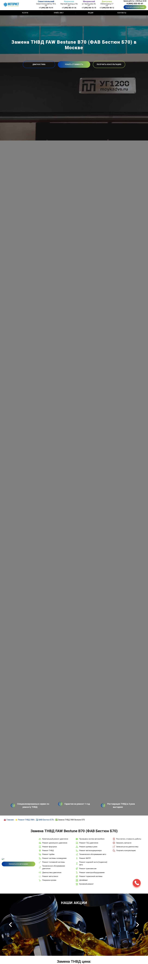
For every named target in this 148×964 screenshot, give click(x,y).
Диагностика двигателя (51, 872)
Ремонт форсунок (49, 847)
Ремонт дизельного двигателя (54, 843)
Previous (10, 924)
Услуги (25, 13)
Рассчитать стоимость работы (128, 839)
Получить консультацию (135, 7)
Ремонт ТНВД (48, 850)
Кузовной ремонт (86, 884)
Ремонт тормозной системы (90, 876)
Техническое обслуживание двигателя (53, 867)
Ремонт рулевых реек (88, 847)
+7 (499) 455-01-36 (69, 8)
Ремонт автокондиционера (90, 850)
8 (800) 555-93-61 (135, 3)
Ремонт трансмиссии (87, 869)
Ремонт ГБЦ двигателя (88, 843)
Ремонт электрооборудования (92, 872)
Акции (90, 13)
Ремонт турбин (48, 854)
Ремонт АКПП (85, 858)
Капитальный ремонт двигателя (55, 839)
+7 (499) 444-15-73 (89, 8)
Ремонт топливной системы (53, 862)
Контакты (121, 13)
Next (137, 924)
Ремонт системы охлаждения (54, 858)
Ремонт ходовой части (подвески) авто (93, 863)
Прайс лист (59, 13)
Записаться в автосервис (18, 864)
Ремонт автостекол (50, 876)
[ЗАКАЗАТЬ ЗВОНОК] (137, 883)
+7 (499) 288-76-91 (46, 8)
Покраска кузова (49, 880)
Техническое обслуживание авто (92, 854)
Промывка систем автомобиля (91, 839)
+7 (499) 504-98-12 (107, 8)
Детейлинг (83, 880)
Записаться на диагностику (127, 847)
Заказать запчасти (123, 843)
